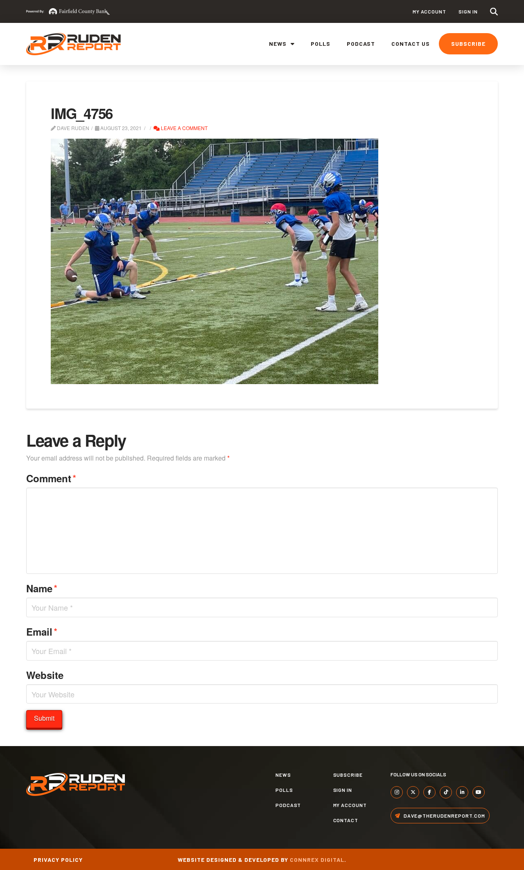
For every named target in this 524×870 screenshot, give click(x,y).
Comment (51, 478)
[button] (494, 12)
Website (44, 675)
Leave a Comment (184, 127)
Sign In (468, 11)
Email (41, 631)
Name (41, 588)
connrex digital (317, 859)
